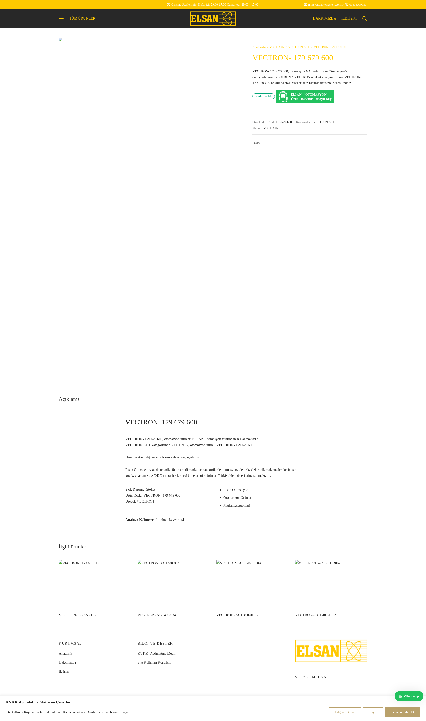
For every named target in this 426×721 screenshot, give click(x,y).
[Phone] (71, 4)
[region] (213, 708)
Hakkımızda (67, 662)
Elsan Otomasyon (235, 490)
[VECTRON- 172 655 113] (95, 584)
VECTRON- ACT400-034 (157, 615)
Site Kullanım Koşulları (154, 662)
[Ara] (364, 18)
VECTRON (277, 47)
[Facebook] (265, 143)
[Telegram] (292, 143)
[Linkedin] (279, 143)
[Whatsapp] (62, 4)
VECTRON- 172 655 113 (77, 615)
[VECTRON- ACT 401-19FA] (331, 584)
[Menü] (61, 18)
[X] (272, 143)
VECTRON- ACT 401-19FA (316, 615)
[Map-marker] (80, 4)
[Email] (89, 4)
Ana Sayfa (259, 47)
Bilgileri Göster (345, 712)
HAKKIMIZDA (324, 18)
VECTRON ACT (299, 47)
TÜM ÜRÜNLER (82, 18)
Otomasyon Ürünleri (237, 497)
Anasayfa (65, 653)
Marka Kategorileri (236, 505)
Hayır (373, 712)
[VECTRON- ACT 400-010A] (252, 584)
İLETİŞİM (349, 18)
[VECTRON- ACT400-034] (174, 584)
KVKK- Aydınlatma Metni (156, 653)
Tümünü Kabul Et (402, 712)
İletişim (64, 671)
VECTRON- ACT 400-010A (237, 615)
